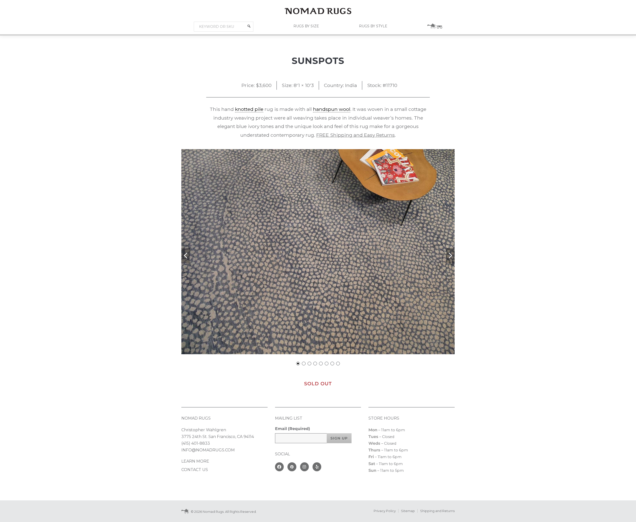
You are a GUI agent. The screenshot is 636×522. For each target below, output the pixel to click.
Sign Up (339, 438)
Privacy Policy (385, 511)
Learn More (195, 461)
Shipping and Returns (437, 511)
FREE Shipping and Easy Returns (355, 135)
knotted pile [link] (249, 109)
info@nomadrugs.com (208, 450)
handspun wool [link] (331, 109)
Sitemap (408, 511)
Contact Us (194, 469)
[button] (248, 26)
